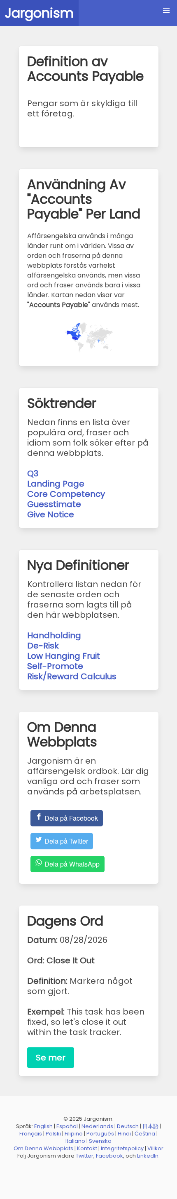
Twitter (84, 1156)
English (43, 1126)
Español (67, 1126)
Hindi (124, 1134)
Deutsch (128, 1126)
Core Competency (66, 494)
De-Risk (43, 645)
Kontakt (87, 1148)
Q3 (32, 473)
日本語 (150, 1126)
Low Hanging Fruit (63, 656)
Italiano (75, 1141)
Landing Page (55, 483)
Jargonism (39, 13)
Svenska (100, 1141)
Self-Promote (55, 666)
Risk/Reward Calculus (71, 676)
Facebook (109, 1156)
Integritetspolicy (122, 1148)
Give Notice (50, 514)
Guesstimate (54, 504)
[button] (166, 10)
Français (30, 1134)
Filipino (74, 1134)
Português (100, 1134)
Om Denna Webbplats (43, 1148)
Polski (53, 1134)
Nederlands (97, 1126)
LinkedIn (147, 1156)
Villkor (155, 1148)
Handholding (54, 635)
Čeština (145, 1134)
